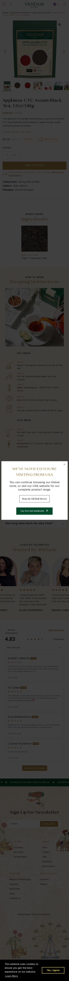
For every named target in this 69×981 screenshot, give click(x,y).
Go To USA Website (32, 511)
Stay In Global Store (34, 499)
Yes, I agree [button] (53, 970)
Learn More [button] (11, 976)
